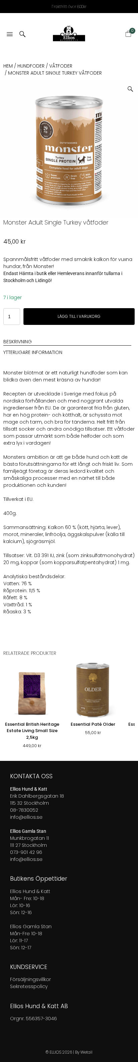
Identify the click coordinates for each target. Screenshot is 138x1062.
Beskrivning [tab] (17, 341)
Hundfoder (31, 66)
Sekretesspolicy (29, 986)
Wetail (86, 1052)
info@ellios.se (26, 817)
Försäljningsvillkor (30, 979)
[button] (133, 86)
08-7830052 (24, 810)
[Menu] (9, 34)
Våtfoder (60, 66)
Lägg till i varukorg (79, 316)
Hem (8, 66)
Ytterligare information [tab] (32, 352)
